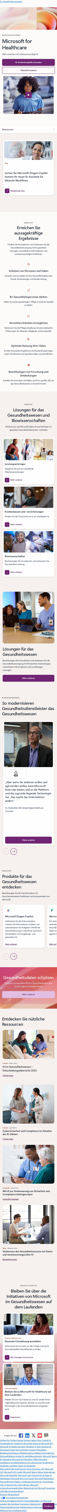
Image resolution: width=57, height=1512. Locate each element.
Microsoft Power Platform (11, 1481)
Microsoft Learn (25, 1475)
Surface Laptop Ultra (32, 1440)
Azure (29, 1469)
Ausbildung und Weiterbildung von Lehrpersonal (21, 1462)
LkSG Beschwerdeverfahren (12, 1491)
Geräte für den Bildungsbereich (29, 1456)
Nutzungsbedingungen (10, 1507)
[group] (28, 168)
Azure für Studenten (27, 1465)
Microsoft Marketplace (44, 1478)
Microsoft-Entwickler (9, 1475)
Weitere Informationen (44, 1453)
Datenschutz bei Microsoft (34, 1488)
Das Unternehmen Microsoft (26, 1484)
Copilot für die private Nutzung (27, 1443)
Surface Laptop (16, 1440)
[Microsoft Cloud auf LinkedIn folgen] (27, 1435)
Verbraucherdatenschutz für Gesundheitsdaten (20, 1500)
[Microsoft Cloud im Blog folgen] (46, 1435)
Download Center (7, 1449)
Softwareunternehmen (32, 1481)
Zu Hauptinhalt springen (11, 1)
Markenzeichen (26, 1507)
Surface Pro (5, 1440)
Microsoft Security (18, 1469)
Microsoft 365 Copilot (13, 1472)
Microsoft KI (5, 1469)
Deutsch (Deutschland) (9, 1494)
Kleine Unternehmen (46, 1472)
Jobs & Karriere (6, 1484)
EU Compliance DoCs (17, 1510)
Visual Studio (47, 1481)
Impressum (25, 1504)
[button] (28, 70)
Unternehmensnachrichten (11, 1488)
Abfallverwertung (26, 1453)
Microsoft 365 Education (22, 1459)
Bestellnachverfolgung (9, 1453)
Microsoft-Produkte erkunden (12, 1446)
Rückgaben (42, 1449)
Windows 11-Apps (33, 1446)
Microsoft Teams (30, 1472)
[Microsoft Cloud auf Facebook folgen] (21, 1435)
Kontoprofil (46, 1446)
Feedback (48, 1506)
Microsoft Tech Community (22, 1478)
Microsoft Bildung (7, 1456)
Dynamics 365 (38, 1469)
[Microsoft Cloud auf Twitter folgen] (33, 1435)
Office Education (40, 1459)
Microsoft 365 (47, 1443)
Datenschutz (35, 1504)
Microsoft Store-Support (26, 1449)
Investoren (50, 1488)
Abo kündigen (13, 1504)
